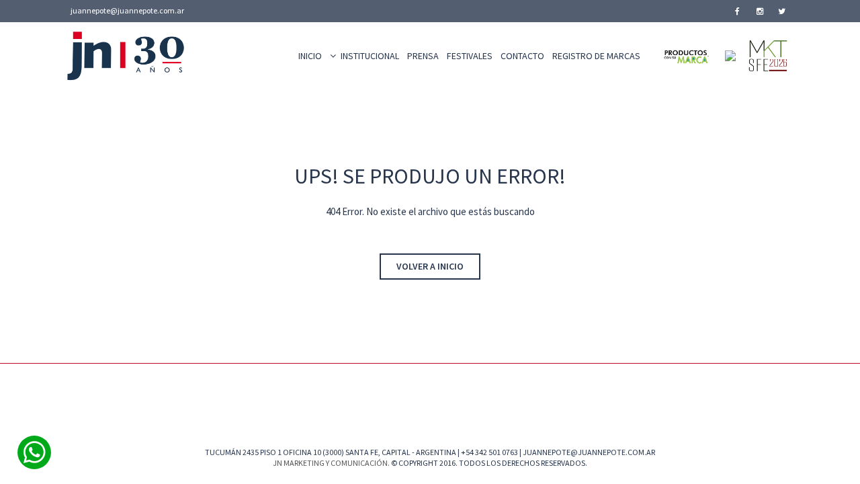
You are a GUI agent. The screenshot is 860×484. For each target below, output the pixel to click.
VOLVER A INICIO (430, 266)
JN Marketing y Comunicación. (331, 463)
